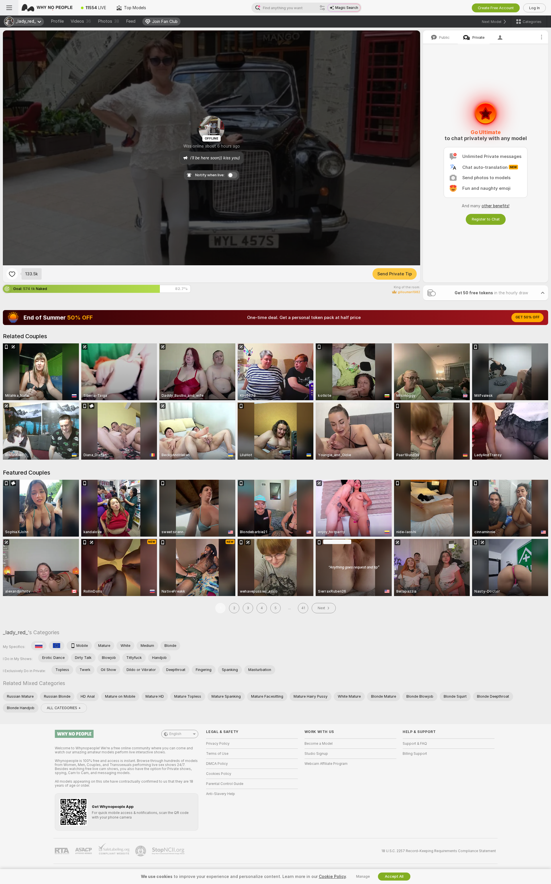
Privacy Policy (218, 744)
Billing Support (415, 754)
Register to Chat (486, 219)
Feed (130, 21)
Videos (81, 21)
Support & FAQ (415, 744)
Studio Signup (316, 754)
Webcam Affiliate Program (326, 764)
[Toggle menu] (9, 8)
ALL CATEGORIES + (64, 708)
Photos (108, 21)
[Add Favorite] (12, 274)
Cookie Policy (332, 876)
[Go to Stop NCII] (169, 851)
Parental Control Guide (224, 784)
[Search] (322, 8)
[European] (56, 645)
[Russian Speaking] (38, 645)
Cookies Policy (218, 774)
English (175, 734)
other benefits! (495, 206)
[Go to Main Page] (47, 8)
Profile (57, 21)
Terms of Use (217, 754)
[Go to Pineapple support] (141, 851)
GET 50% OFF (527, 317)
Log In (534, 8)
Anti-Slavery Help (220, 794)
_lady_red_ (15, 632)
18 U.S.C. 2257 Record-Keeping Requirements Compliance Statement (438, 851)
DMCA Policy (217, 764)
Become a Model (318, 744)
